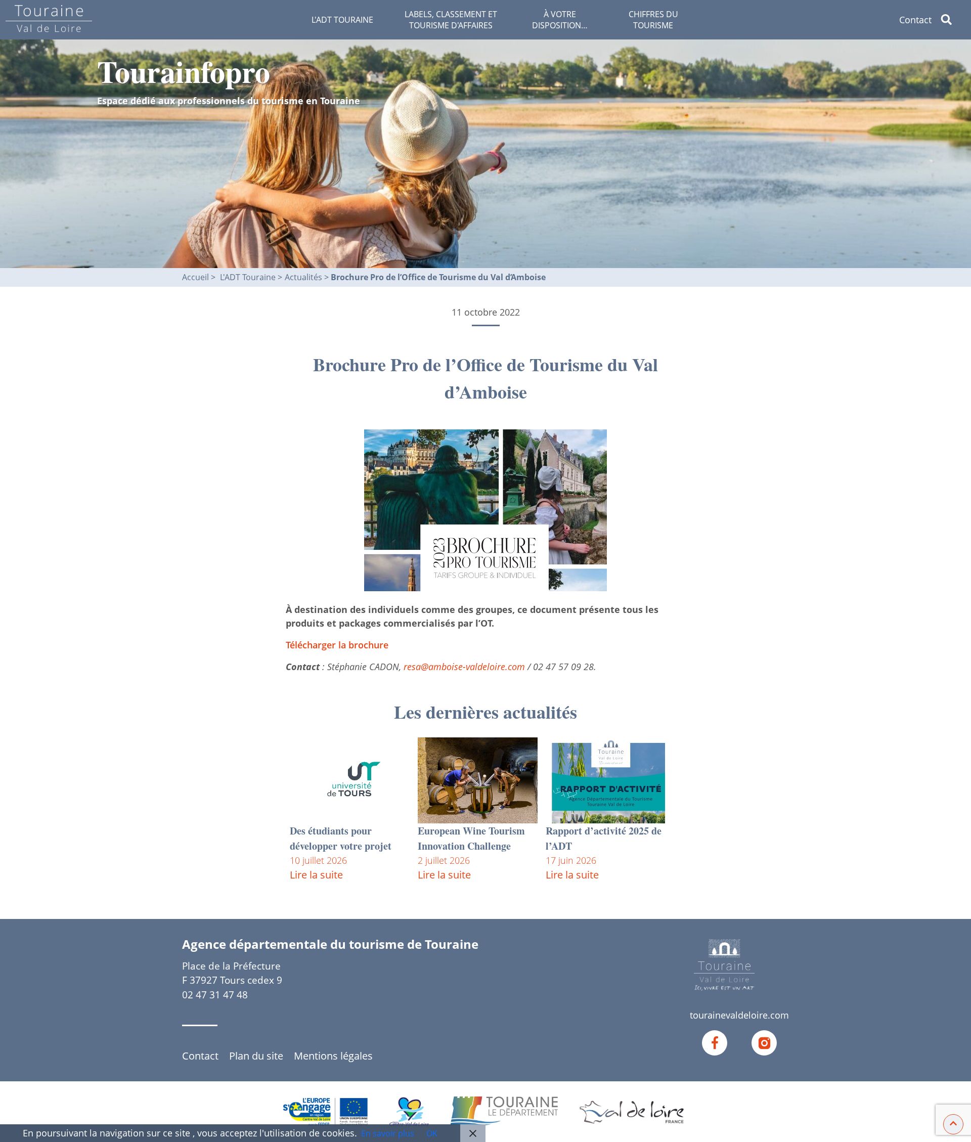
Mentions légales (333, 1056)
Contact (915, 20)
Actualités (304, 277)
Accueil (195, 277)
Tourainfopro (183, 71)
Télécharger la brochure (337, 645)
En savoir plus (387, 1133)
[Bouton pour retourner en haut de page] (953, 1123)
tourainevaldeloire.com (739, 1015)
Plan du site (256, 1056)
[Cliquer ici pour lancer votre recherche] (954, 20)
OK (431, 1133)
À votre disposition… (560, 20)
